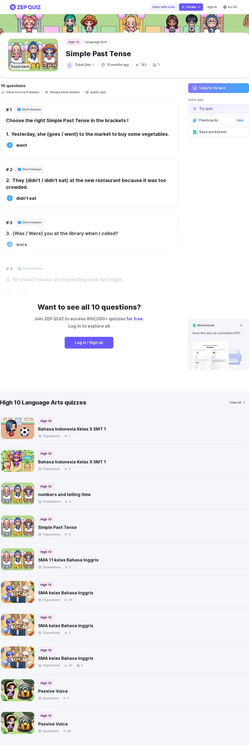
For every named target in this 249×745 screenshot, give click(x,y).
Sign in (212, 7)
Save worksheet (212, 132)
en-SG (232, 7)
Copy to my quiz (212, 88)
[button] (218, 344)
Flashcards (221, 120)
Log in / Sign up (89, 342)
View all (235, 402)
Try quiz (206, 108)
